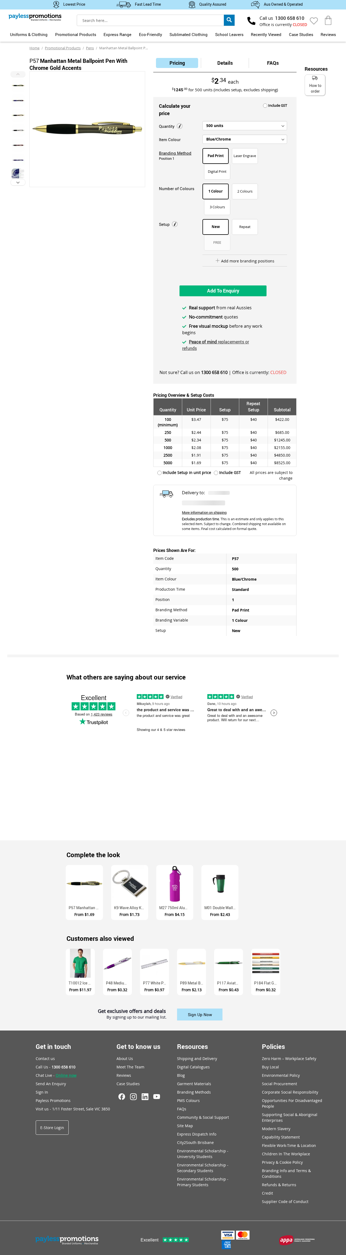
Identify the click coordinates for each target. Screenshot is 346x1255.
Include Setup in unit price (186, 472)
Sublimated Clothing (188, 34)
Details (225, 63)
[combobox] (155, 20)
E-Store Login (52, 1127)
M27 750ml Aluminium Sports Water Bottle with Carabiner (176, 907)
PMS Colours (188, 1100)
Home (34, 47)
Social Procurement (279, 1083)
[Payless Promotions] (35, 17)
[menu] (173, 34)
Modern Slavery (276, 1128)
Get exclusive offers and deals (132, 1011)
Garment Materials (194, 1083)
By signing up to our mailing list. (137, 1017)
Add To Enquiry (223, 290)
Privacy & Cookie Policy (282, 1162)
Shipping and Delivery (197, 1058)
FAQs (273, 63)
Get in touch (53, 1046)
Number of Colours (176, 188)
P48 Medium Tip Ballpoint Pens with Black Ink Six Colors (119, 983)
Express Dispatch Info (196, 1134)
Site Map (185, 1125)
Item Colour (170, 139)
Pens (90, 47)
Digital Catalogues (193, 1066)
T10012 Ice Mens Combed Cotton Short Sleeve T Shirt (82, 983)
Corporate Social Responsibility (290, 1092)
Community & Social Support (203, 1117)
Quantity (167, 126)
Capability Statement (281, 1137)
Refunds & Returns (279, 1184)
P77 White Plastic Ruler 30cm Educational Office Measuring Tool (156, 983)
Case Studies (301, 34)
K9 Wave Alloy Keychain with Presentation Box (131, 907)
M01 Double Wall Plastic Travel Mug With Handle (221, 907)
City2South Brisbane (195, 1142)
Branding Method (175, 153)
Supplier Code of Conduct (285, 1201)
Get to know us (138, 1046)
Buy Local (270, 1066)
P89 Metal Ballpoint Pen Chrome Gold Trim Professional (193, 983)
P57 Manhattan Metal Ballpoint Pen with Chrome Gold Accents (86, 907)
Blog (181, 1075)
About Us (125, 1058)
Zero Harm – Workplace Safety (289, 1058)
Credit (267, 1193)
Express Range (117, 34)
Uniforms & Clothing (29, 34)
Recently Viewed (266, 34)
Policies (273, 1046)
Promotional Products (75, 34)
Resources (192, 1046)
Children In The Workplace (286, 1153)
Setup (165, 224)
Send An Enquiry (51, 1083)
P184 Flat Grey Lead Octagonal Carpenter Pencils (267, 983)
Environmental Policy (281, 1075)
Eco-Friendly (150, 34)
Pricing (177, 63)
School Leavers (229, 34)
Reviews (328, 34)
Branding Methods (194, 1092)
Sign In (42, 1092)
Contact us (45, 1058)
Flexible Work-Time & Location (289, 1145)
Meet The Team (130, 1066)
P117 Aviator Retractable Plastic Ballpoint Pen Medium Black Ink (230, 983)
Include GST (277, 105)
